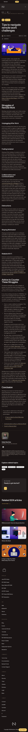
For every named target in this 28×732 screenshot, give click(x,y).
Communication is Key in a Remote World (15, 424)
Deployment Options (6, 646)
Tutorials (4, 632)
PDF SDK (4, 588)
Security (4, 678)
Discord (3, 710)
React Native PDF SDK (7, 585)
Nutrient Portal (5, 664)
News (3, 643)
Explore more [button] (5, 503)
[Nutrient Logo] (3, 6)
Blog (3, 623)
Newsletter (4, 649)
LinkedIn (3, 704)
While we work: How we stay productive (13, 523)
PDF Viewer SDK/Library (7, 594)
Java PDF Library (5, 579)
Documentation (5, 661)
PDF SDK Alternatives (7, 637)
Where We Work (6, 541)
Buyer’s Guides (5, 640)
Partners (4, 687)
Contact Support (6, 667)
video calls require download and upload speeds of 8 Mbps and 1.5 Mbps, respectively (13, 272)
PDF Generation (5, 597)
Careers (3, 684)
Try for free (4, 658)
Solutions (4, 614)
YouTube (4, 707)
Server (3, 611)
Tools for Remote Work (10, 426)
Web (3, 605)
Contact (4, 701)
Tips (4, 469)
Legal (3, 690)
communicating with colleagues (10, 183)
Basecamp (17, 346)
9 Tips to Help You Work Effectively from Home (8, 559)
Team (3, 681)
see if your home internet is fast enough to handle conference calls (13, 366)
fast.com (23, 363)
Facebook (4, 716)
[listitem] (3, 447)
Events (3, 626)
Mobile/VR (4, 608)
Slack (12, 346)
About (3, 675)
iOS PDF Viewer (5, 591)
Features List (5, 634)
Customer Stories (6, 629)
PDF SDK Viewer (5, 582)
